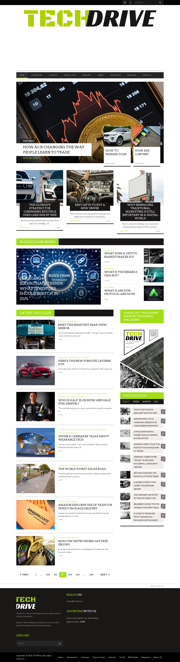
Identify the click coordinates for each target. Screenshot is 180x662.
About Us (147, 75)
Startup (73, 397)
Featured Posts (64, 321)
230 (48, 574)
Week (136, 402)
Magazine (131, 75)
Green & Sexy (70, 75)
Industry (87, 75)
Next (103, 574)
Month (147, 402)
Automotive (36, 75)
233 (70, 574)
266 (91, 574)
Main (75, 321)
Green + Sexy (79, 466)
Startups (53, 75)
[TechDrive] (90, 17)
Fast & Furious (76, 393)
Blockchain (115, 75)
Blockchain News (37, 242)
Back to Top (156, 586)
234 (78, 574)
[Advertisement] (90, 51)
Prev (25, 574)
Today (125, 402)
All (156, 402)
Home (22, 75)
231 (55, 574)
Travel (101, 75)
